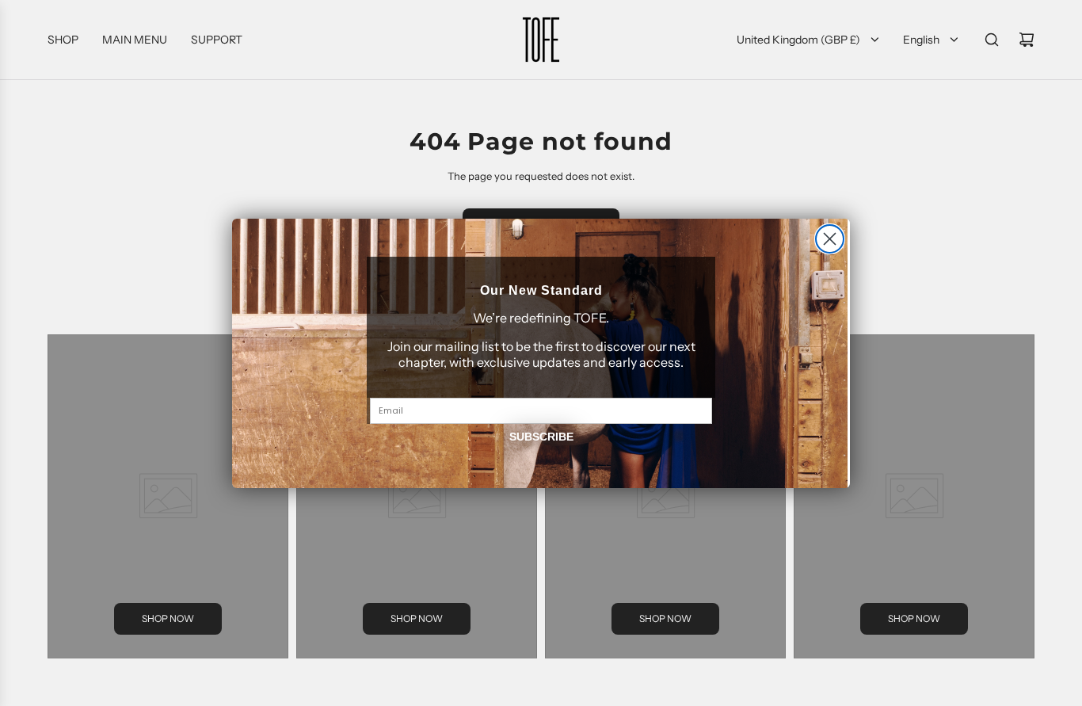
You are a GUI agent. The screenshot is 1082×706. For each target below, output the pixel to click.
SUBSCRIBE (541, 436)
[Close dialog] (830, 239)
